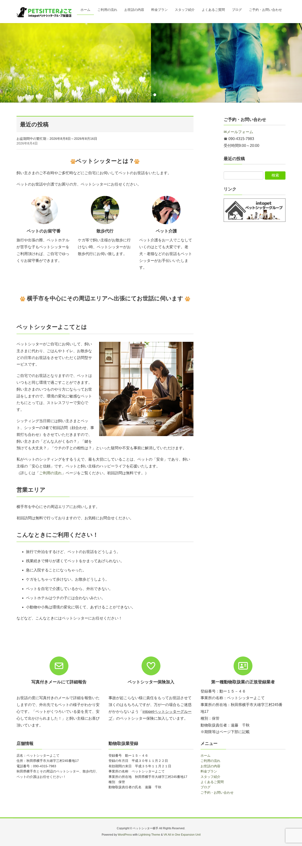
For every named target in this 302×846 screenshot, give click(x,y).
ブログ (205, 787)
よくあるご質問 (212, 782)
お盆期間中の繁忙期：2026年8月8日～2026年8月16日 (57, 138)
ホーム (205, 755)
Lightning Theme (149, 834)
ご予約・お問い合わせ (217, 792)
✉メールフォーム (238, 132)
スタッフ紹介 (210, 777)
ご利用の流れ (50, 473)
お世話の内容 (210, 766)
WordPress (125, 834)
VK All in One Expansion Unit (182, 834)
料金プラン (209, 771)
